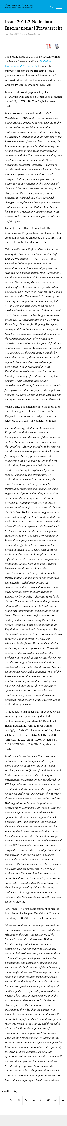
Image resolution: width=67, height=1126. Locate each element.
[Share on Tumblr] (41, 1100)
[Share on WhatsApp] (18, 1100)
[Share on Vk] (48, 1100)
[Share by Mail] (63, 1100)
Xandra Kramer (34, 34)
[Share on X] (11, 1100)
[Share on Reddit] (56, 1100)
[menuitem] (50, 6)
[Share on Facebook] (4, 1100)
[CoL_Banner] (19, 6)
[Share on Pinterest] (26, 1100)
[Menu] (57, 6)
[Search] (50, 6)
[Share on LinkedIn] (33, 1100)
